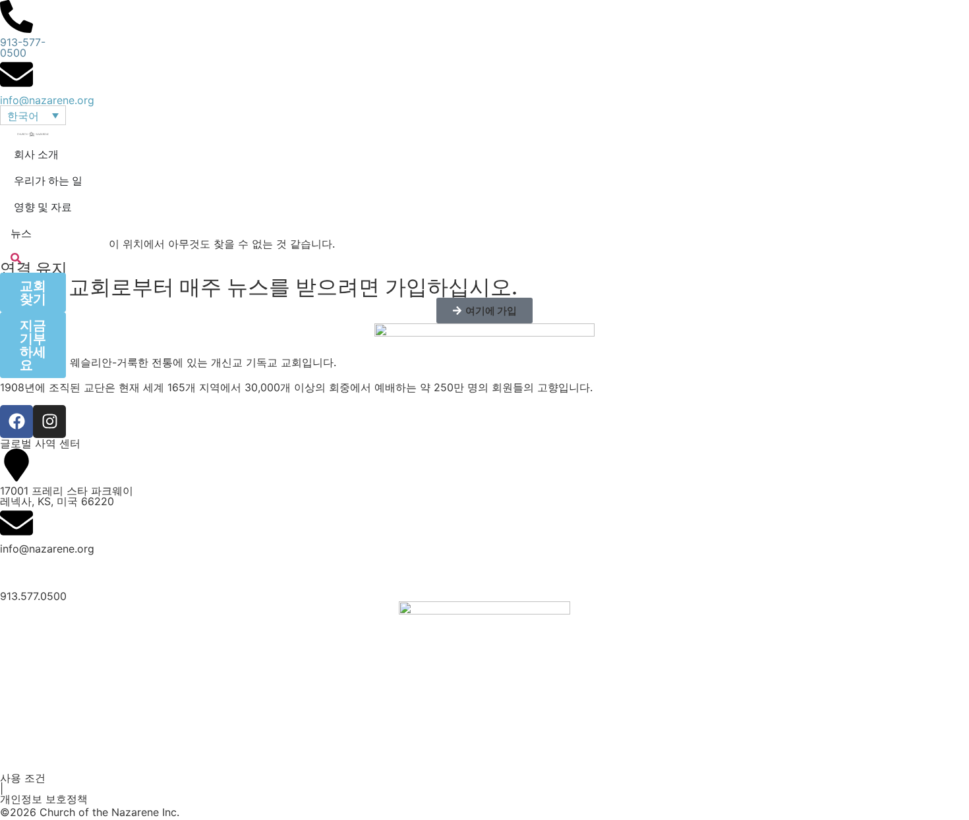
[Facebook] (16, 421)
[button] (484, 310)
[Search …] (16, 259)
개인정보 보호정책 (44, 799)
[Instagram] (49, 421)
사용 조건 (22, 777)
